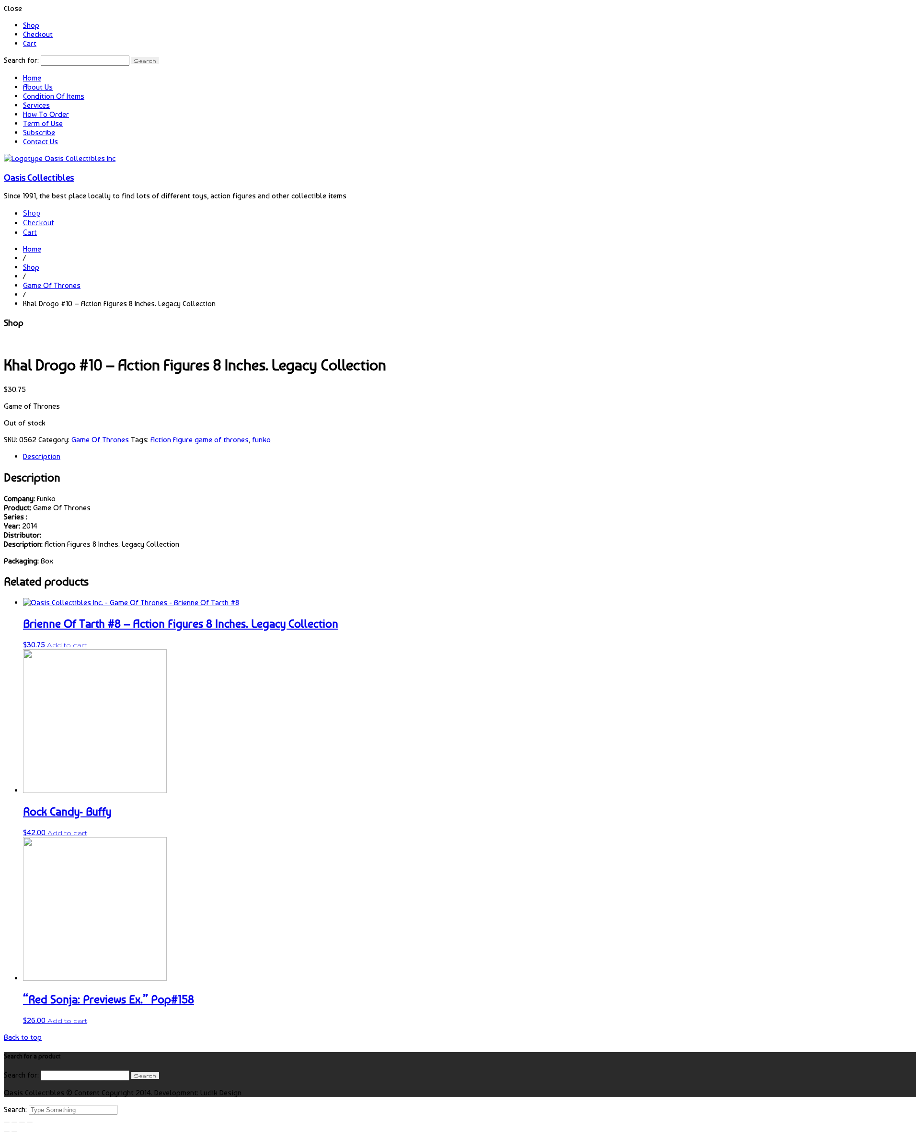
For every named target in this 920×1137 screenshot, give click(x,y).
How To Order (46, 114)
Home (32, 77)
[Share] (14, 1122)
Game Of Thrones (51, 285)
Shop (31, 25)
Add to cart (67, 645)
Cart (29, 43)
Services (36, 105)
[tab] (469, 456)
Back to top (23, 1037)
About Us (38, 87)
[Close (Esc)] (7, 1122)
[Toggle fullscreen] (22, 1122)
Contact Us (40, 141)
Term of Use (43, 123)
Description (41, 456)
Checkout (38, 34)
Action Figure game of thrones (199, 439)
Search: (16, 1109)
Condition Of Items (53, 96)
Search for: (21, 60)
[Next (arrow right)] (14, 1131)
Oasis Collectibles (39, 177)
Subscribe (39, 132)
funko (261, 439)
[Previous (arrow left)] (7, 1131)
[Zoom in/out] (30, 1122)
